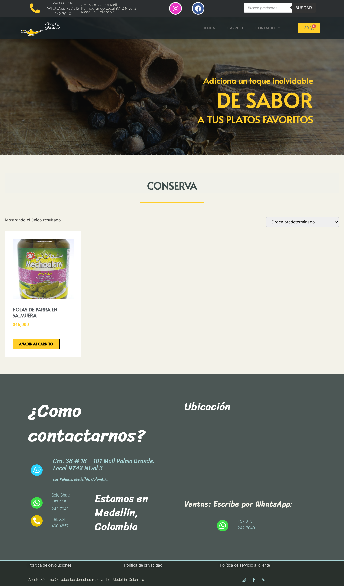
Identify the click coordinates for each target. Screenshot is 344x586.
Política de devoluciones (50, 565)
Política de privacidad (143, 565)
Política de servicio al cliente (245, 565)
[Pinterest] (264, 579)
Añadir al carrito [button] (36, 344)
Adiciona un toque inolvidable (258, 80)
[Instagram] (175, 8)
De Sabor (265, 99)
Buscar (303, 7)
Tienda (208, 27)
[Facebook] (198, 8)
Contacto (265, 27)
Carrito (235, 27)
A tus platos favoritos (255, 119)
